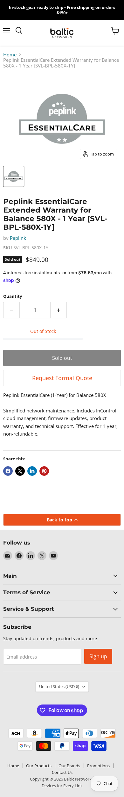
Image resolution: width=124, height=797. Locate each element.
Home (10, 54)
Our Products (39, 765)
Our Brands (69, 765)
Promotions (98, 765)
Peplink (18, 238)
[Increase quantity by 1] (59, 310)
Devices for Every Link (62, 785)
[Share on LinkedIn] (32, 471)
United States (59, 686)
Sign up (98, 656)
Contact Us (62, 772)
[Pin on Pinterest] (44, 471)
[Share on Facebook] (8, 471)
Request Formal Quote (62, 378)
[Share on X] (20, 471)
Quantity (12, 296)
